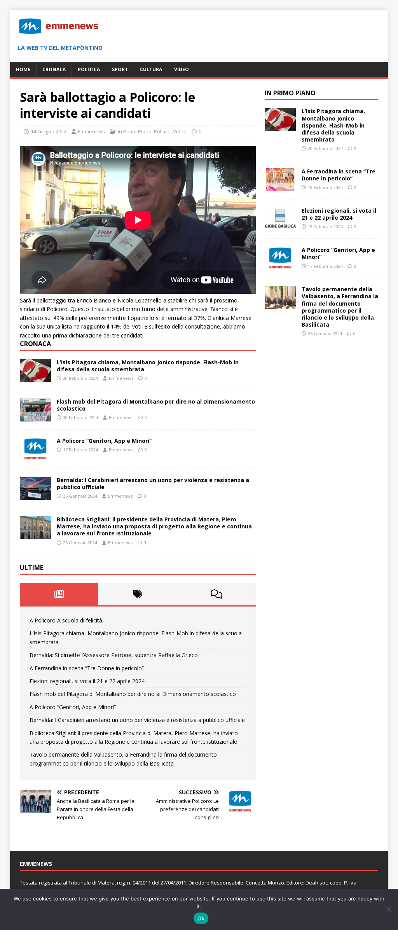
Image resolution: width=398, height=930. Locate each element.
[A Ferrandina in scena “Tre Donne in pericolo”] (280, 187)
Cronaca (54, 69)
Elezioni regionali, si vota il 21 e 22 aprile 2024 (87, 681)
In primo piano (290, 93)
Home (23, 69)
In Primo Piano (135, 131)
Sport (120, 69)
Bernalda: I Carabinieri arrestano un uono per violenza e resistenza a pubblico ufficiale (153, 483)
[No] (388, 909)
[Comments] (216, 594)
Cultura (151, 69)
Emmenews (91, 131)
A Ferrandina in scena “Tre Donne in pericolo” (87, 668)
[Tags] (137, 594)
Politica (89, 69)
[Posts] (59, 594)
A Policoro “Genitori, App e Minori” (104, 440)
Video (181, 69)
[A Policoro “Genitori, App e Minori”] (35, 456)
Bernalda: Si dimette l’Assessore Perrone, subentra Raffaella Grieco (114, 655)
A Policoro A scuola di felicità (66, 620)
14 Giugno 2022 (48, 131)
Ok (200, 918)
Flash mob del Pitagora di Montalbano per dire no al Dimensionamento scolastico (156, 405)
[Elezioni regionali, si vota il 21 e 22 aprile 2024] (280, 226)
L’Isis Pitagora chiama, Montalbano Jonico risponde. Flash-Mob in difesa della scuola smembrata (148, 365)
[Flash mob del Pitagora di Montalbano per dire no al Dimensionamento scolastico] (35, 417)
